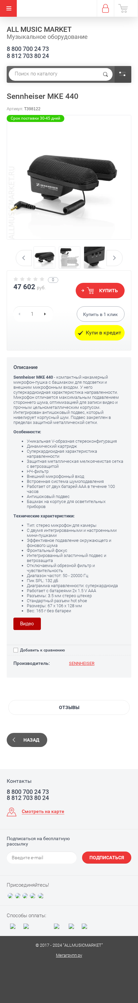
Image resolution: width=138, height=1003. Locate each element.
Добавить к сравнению (42, 650)
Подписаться (106, 857)
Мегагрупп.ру (69, 955)
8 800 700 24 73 (28, 48)
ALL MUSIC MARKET (39, 29)
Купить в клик (100, 314)
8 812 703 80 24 (28, 55)
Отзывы (69, 707)
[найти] (105, 74)
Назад (31, 740)
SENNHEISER (81, 663)
